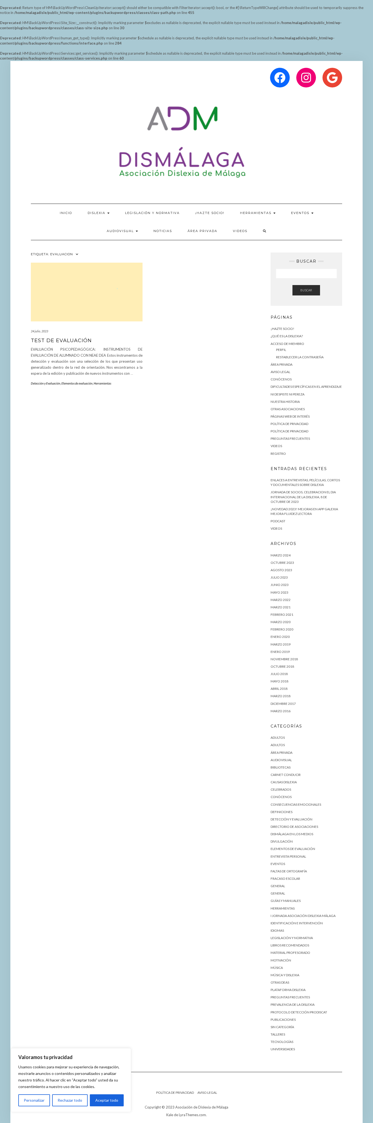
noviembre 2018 (284, 659)
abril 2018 (279, 689)
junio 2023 (280, 585)
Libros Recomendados (290, 945)
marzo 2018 (281, 696)
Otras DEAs (280, 982)
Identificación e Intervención (297, 923)
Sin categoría (282, 1027)
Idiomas (277, 930)
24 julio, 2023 (39, 331)
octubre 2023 (282, 563)
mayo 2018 (279, 681)
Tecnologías (282, 1042)
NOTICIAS (162, 231)
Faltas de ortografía (289, 871)
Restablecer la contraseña (300, 357)
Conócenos (281, 797)
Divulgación (282, 841)
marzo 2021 (281, 607)
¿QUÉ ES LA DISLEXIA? (287, 336)
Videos (240, 231)
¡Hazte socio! (209, 213)
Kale (169, 1115)
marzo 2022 (281, 600)
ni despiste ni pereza (287, 394)
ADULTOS (278, 737)
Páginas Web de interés (290, 416)
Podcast (278, 521)
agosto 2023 (281, 570)
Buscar (306, 290)
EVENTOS (301, 213)
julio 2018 (279, 674)
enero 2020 (280, 637)
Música (277, 968)
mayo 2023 (279, 592)
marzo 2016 (281, 711)
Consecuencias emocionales (296, 804)
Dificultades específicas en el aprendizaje (306, 387)
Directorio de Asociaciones (294, 827)
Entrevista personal (288, 856)
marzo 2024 (281, 555)
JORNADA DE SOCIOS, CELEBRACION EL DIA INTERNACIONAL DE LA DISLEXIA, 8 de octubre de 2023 (303, 496)
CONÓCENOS (281, 379)
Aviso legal (280, 372)
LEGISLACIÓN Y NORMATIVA (152, 213)
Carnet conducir (286, 775)
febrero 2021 (282, 614)
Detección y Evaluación (45, 383)
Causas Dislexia (284, 782)
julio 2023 (279, 577)
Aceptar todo (106, 1100)
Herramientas (102, 383)
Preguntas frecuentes (290, 997)
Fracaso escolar (285, 878)
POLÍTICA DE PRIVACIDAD (289, 431)
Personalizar (34, 1100)
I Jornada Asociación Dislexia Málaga (303, 916)
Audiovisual (121, 231)
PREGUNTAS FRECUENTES (290, 438)
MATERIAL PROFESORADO (290, 953)
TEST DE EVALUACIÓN (61, 341)
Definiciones (281, 812)
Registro (278, 453)
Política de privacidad (289, 424)
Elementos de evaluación (77, 383)
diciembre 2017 (283, 704)
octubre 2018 (282, 666)
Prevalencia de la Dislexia (293, 1004)
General (278, 886)
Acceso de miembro (287, 344)
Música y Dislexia (285, 975)
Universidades (283, 1049)
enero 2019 (280, 652)
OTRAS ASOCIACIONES (288, 409)
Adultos (278, 745)
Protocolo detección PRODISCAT (299, 1012)
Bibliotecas (281, 767)
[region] (71, 1080)
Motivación (281, 960)
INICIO (66, 213)
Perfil (281, 350)
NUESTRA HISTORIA (285, 402)
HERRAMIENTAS (256, 213)
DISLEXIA (97, 213)
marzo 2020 (281, 622)
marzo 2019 (281, 644)
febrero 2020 (282, 629)
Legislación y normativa (292, 938)
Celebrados (281, 789)
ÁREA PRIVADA (202, 231)
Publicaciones (283, 1020)
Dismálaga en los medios (292, 834)
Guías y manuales (286, 901)
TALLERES (278, 1034)
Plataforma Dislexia (288, 990)
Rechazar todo (70, 1100)
